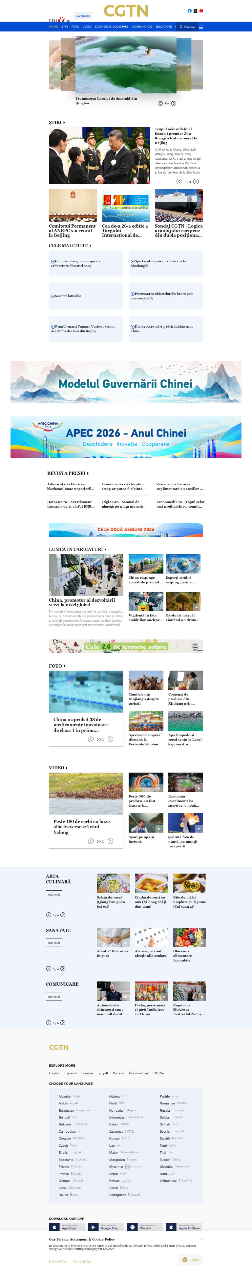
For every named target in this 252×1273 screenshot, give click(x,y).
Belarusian (74, 1110)
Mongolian (123, 1160)
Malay (124, 1152)
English (54, 1073)
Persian (120, 1181)
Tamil (168, 1145)
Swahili (172, 1138)
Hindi (116, 1103)
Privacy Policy (58, 1261)
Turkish (170, 1160)
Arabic (68, 1103)
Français (87, 1073)
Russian (172, 1110)
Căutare (189, 27)
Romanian (173, 1103)
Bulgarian (73, 1124)
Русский (118, 1073)
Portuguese (125, 1195)
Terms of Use (82, 1261)
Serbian (171, 1117)
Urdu (167, 1174)
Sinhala (169, 1124)
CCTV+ (159, 1073)
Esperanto (73, 1160)
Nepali (117, 1174)
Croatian (71, 1138)
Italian (119, 1124)
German (71, 1181)
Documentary (139, 1073)
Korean (120, 1138)
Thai (166, 1152)
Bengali (68, 1117)
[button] (179, 181)
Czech (68, 1145)
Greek (70, 1188)
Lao (115, 1145)
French (70, 1174)
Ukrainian (174, 1166)
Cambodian (70, 1131)
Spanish (172, 1131)
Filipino (70, 1166)
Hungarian (122, 1110)
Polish (118, 1188)
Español (70, 1073)
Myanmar (125, 1166)
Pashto (169, 1096)
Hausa (68, 1195)
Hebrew (119, 1096)
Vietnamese (176, 1181)
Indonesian (126, 1117)
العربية (103, 1073)
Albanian (70, 1096)
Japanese (121, 1131)
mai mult (54, 894)
